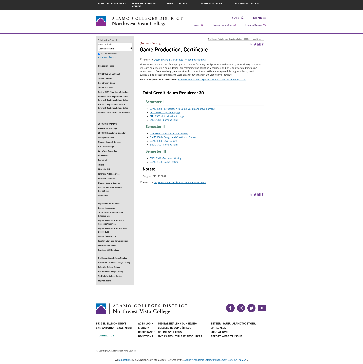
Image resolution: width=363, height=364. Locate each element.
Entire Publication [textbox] (105, 44)
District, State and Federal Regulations (110, 189)
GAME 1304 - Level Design (163, 141)
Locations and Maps (107, 245)
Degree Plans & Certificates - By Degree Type (112, 230)
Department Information (109, 203)
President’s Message (107, 128)
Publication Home (106, 66)
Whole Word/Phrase (109, 53)
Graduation (103, 195)
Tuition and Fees (105, 87)
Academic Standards (107, 178)
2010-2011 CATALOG (107, 123)
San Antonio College (246, 3)
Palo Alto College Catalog (109, 267)
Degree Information (106, 208)
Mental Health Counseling (177, 323)
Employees (218, 328)
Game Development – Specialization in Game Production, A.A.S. (212, 79)
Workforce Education (107, 151)
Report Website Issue (226, 336)
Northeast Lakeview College (144, 5)
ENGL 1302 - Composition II (164, 144)
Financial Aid (104, 169)
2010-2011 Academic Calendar (112, 133)
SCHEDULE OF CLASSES (109, 73)
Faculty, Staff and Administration (113, 241)
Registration (103, 160)
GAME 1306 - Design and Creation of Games (173, 137)
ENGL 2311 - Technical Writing (166, 158)
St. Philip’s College (211, 3)
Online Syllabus (170, 332)
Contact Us (106, 335)
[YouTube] (262, 311)
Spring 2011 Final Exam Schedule (113, 92)
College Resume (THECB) (175, 328)
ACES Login (145, 323)
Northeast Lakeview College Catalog (114, 262)
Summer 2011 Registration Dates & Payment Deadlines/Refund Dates (114, 98)
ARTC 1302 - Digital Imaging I (165, 112)
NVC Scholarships (106, 146)
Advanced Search (107, 57)
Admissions (103, 155)
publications (125, 359)
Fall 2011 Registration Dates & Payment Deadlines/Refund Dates (113, 106)
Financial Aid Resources (109, 173)
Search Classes (105, 78)
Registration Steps (106, 83)
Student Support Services (109, 142)
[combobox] (236, 38)
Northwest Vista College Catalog (112, 258)
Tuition (101, 164)
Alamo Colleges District (112, 3)
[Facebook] (230, 311)
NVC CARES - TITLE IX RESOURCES (180, 336)
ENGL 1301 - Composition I (164, 119)
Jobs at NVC (219, 332)
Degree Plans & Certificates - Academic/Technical (111, 222)
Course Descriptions (107, 236)
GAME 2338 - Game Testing (164, 162)
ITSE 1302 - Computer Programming (169, 133)
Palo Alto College (176, 3)
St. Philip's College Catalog (110, 276)
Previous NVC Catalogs (108, 250)
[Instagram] (241, 311)
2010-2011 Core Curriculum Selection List (110, 214)
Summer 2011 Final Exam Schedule (114, 112)
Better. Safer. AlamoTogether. (233, 323)
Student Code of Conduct (109, 183)
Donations (145, 336)
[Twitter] (251, 311)
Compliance (146, 332)
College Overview (106, 137)
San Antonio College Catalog (110, 271)
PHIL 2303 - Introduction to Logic (167, 116)
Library (143, 328)
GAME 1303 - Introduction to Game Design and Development (182, 108)
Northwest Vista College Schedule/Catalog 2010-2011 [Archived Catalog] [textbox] (236, 39)
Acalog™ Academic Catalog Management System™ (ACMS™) (215, 359)
